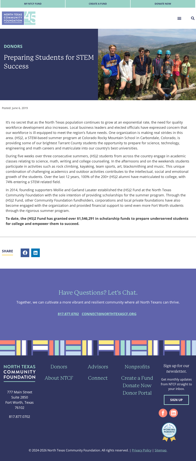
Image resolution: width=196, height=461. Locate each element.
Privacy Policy (141, 450)
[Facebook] (163, 413)
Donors (13, 46)
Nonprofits (137, 367)
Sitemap (161, 450)
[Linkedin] (173, 413)
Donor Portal (137, 393)
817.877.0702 (68, 314)
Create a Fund (98, 3)
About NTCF (59, 378)
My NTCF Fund (33, 3)
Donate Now (163, 3)
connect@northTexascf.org (109, 314)
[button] (179, 18)
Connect (98, 378)
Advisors (98, 367)
